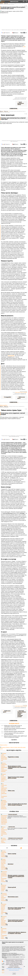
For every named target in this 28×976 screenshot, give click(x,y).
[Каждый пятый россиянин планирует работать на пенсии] (4, 777)
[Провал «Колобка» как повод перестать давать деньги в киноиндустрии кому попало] (4, 864)
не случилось (11, 355)
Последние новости (14, 723)
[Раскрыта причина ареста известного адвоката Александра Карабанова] (4, 920)
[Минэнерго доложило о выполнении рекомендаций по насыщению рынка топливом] (4, 876)
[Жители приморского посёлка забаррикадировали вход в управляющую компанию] (4, 767)
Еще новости (14, 739)
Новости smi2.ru (3, 405)
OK (14, 973)
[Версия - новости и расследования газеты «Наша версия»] (4, 2)
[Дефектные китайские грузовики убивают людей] (4, 887)
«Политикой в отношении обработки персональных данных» (14, 969)
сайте (24, 46)
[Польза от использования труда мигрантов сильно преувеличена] (4, 897)
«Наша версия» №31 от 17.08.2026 (21, 392)
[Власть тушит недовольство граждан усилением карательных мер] (4, 831)
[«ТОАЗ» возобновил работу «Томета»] (4, 840)
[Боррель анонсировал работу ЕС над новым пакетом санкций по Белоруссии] (4, 804)
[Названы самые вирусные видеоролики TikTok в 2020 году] (4, 757)
